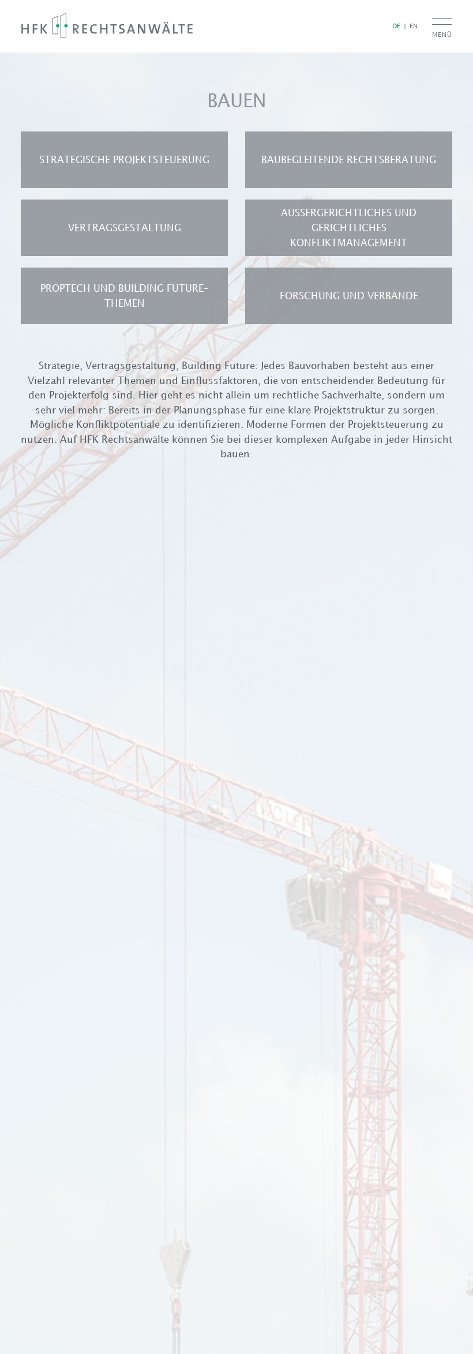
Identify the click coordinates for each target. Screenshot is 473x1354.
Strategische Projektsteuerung (124, 160)
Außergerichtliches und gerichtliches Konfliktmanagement (348, 228)
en (414, 25)
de (396, 25)
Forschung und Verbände (349, 296)
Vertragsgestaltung (124, 228)
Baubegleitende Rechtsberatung (348, 160)
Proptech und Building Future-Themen (124, 296)
